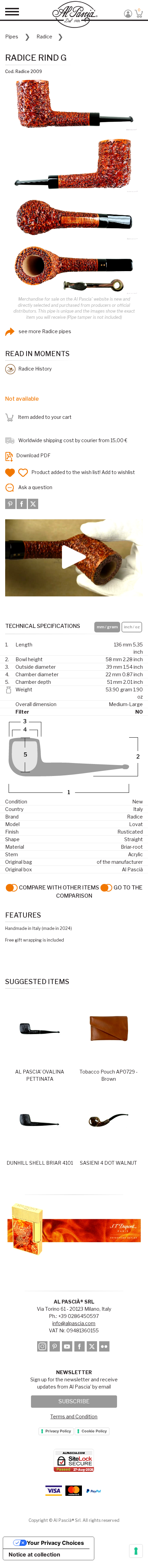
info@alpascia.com (73, 1323)
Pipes (11, 36)
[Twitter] (33, 503)
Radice (44, 36)
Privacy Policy (58, 1431)
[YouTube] (67, 1347)
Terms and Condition (73, 1416)
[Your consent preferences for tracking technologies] (135, 1551)
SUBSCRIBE (74, 1401)
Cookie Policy (94, 1431)
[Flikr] (104, 1347)
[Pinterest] (11, 503)
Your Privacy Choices (55, 1542)
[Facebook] (22, 503)
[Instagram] (43, 1347)
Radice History (34, 369)
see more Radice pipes (44, 331)
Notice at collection (34, 1554)
